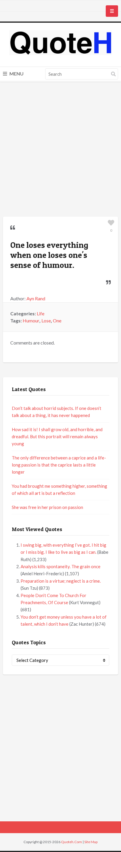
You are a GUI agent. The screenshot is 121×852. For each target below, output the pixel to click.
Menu (16, 73)
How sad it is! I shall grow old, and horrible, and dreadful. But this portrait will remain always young (57, 436)
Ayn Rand (35, 298)
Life (40, 313)
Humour (31, 320)
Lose (46, 320)
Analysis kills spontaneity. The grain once (60, 566)
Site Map (91, 842)
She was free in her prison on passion (47, 507)
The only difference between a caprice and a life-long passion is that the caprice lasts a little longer (59, 465)
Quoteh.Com (71, 842)
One (57, 320)
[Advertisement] (60, 150)
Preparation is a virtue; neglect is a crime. (61, 581)
